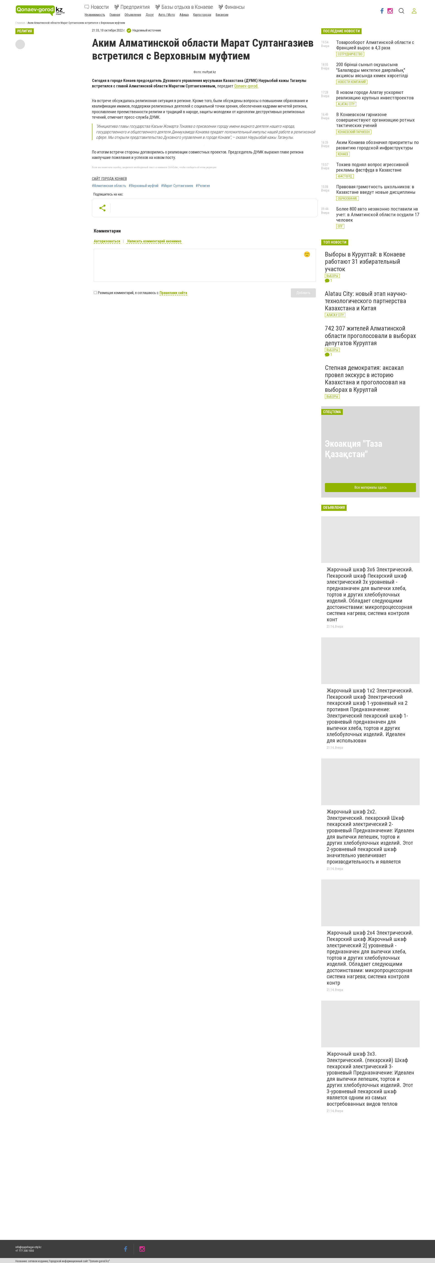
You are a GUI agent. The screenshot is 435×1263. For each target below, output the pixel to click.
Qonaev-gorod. (246, 86)
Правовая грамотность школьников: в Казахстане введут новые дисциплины (376, 189)
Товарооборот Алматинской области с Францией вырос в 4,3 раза (375, 45)
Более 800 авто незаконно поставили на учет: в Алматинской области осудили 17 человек (377, 214)
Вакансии (222, 15)
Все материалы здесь (370, 487)
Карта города (202, 15)
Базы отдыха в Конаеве (187, 7)
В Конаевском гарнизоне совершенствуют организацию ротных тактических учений (375, 120)
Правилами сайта (173, 293)
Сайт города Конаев (109, 179)
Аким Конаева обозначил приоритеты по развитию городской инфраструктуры (377, 145)
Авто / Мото (166, 15)
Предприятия (135, 7)
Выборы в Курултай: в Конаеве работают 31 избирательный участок (365, 262)
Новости (100, 7)
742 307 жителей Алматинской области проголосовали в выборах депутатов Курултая (370, 336)
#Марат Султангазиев (177, 186)
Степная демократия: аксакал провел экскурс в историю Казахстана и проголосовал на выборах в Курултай (365, 378)
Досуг (150, 15)
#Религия (203, 186)
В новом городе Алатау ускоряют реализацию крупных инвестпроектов (375, 95)
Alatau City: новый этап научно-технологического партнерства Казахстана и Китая (366, 301)
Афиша (184, 15)
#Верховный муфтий (143, 186)
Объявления (133, 15)
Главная (115, 15)
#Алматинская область (109, 186)
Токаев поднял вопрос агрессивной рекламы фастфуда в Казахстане (372, 167)
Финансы (235, 7)
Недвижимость (95, 15)
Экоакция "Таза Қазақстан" (353, 448)
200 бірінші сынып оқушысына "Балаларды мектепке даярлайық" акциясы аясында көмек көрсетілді (372, 70)
